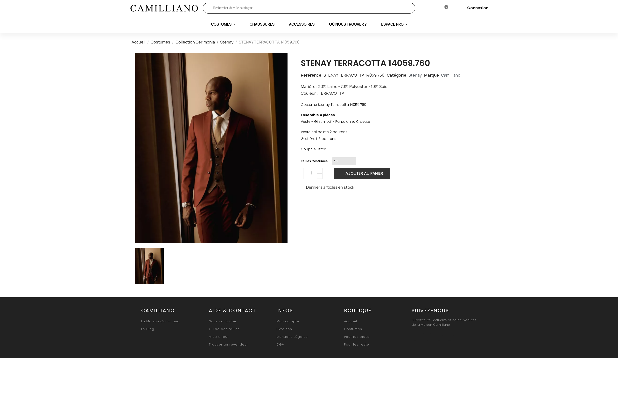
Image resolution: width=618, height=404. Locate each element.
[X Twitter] (317, 200)
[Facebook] (306, 200)
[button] (362, 173)
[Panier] (444, 8)
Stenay (415, 75)
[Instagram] (427, 336)
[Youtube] (438, 336)
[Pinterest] (328, 200)
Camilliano (450, 75)
